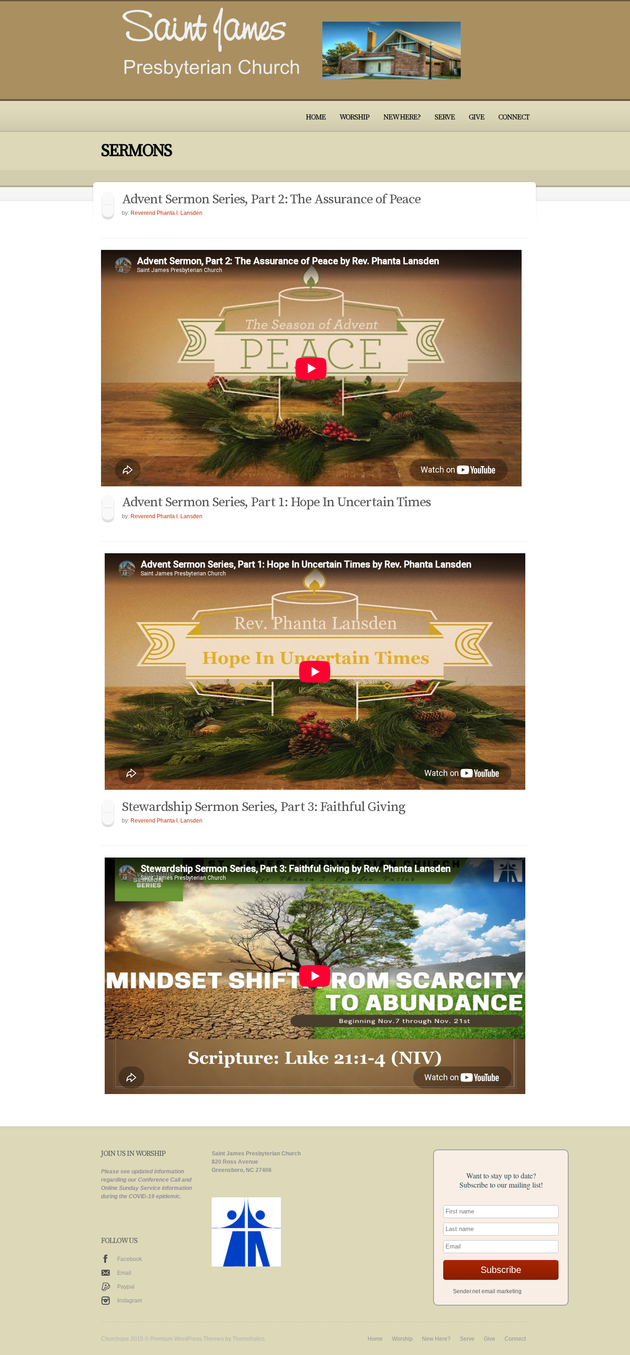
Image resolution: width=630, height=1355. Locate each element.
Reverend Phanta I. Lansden (166, 213)
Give (476, 117)
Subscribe (501, 1270)
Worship (354, 117)
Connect (513, 117)
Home (316, 117)
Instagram (129, 1300)
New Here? (402, 117)
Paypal (126, 1287)
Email (124, 1273)
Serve (444, 117)
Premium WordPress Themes (187, 1339)
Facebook (129, 1259)
